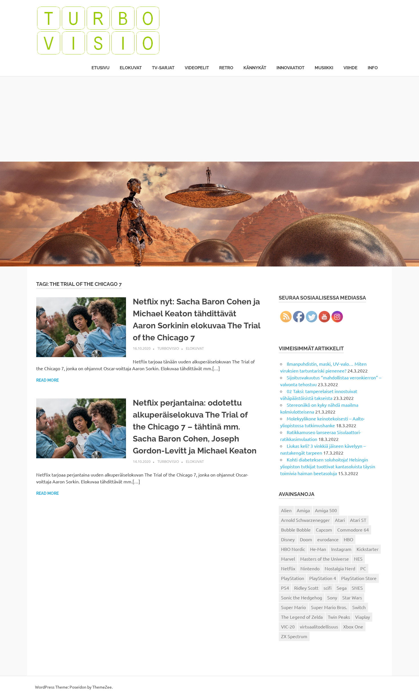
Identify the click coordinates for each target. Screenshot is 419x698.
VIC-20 (288, 626)
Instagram (341, 549)
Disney (288, 539)
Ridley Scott (306, 588)
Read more (47, 380)
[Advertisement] (209, 119)
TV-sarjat (163, 67)
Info (373, 67)
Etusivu (100, 67)
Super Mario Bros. (329, 607)
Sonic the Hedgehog (301, 597)
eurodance (328, 539)
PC (363, 568)
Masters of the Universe (324, 558)
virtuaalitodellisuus (319, 626)
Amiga (303, 510)
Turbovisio (168, 348)
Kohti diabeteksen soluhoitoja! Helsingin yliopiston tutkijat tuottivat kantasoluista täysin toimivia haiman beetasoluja (327, 466)
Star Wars (352, 597)
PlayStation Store (359, 578)
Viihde (350, 67)
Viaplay (362, 617)
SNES (357, 588)
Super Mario (293, 607)
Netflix (288, 568)
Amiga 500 (326, 510)
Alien (286, 510)
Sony (332, 597)
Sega (342, 588)
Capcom (324, 529)
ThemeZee (102, 686)
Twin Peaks (339, 617)
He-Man (318, 549)
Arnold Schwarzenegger (305, 520)
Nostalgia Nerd (340, 568)
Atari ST (358, 520)
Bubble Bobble (296, 529)
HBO (348, 539)
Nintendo (310, 568)
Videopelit (197, 67)
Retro (226, 67)
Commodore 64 (353, 529)
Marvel (288, 558)
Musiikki (324, 67)
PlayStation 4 (322, 578)
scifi (327, 588)
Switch (359, 607)
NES (358, 558)
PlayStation (292, 578)
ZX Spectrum (294, 636)
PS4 (285, 588)
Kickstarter (368, 549)
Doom (306, 539)
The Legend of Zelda (302, 617)
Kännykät (254, 67)
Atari (340, 520)
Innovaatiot (290, 67)
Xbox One (353, 626)
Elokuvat (131, 67)
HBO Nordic (293, 549)
